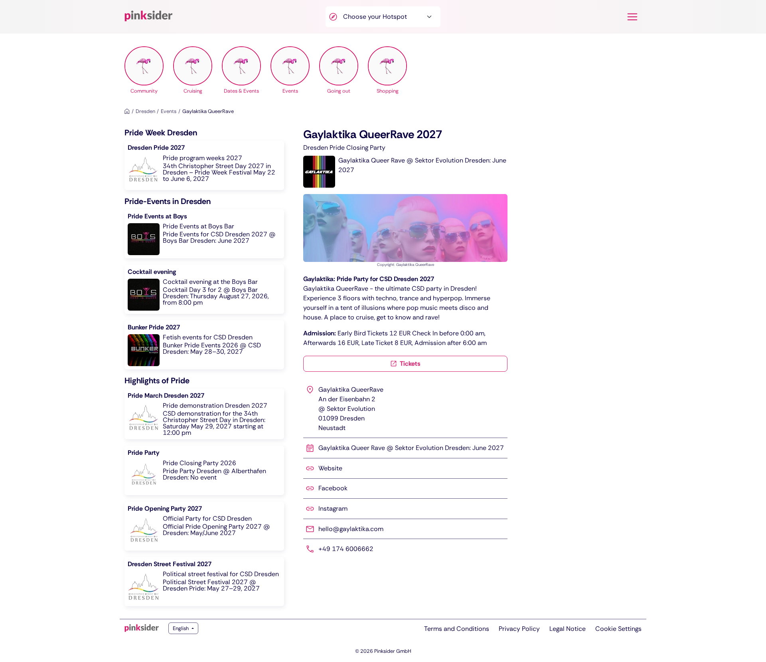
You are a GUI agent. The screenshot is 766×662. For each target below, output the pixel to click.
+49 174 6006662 (345, 549)
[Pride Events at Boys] (204, 233)
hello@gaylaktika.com (350, 529)
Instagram (332, 508)
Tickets (410, 363)
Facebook (332, 488)
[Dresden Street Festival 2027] (204, 581)
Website (330, 468)
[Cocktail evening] (204, 289)
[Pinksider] (141, 628)
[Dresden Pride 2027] (204, 165)
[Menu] (632, 17)
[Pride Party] (204, 470)
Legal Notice (567, 628)
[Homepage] (127, 111)
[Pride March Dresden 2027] (204, 413)
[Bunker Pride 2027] (204, 344)
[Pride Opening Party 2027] (204, 526)
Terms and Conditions (456, 628)
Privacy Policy (519, 628)
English (181, 628)
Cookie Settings (618, 628)
